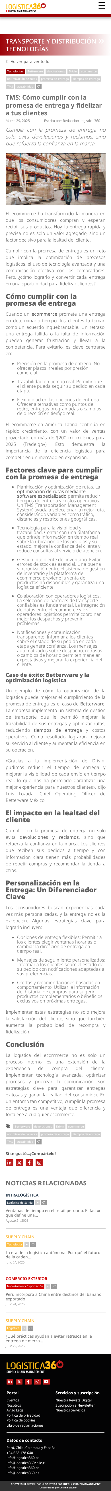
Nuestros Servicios (70, 1410)
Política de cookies (21, 1420)
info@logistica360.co (23, 1467)
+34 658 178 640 (20, 1452)
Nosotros (14, 1405)
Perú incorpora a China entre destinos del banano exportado (53, 1296)
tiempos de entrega (86, 79)
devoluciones (56, 71)
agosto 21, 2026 (17, 1220)
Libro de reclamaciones (25, 1425)
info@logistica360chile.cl (26, 1462)
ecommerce (89, 71)
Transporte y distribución (51, 41)
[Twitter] (19, 1163)
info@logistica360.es (23, 1472)
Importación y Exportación (25, 1286)
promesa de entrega (55, 79)
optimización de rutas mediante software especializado (51, 493)
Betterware (35, 71)
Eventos (13, 1400)
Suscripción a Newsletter (75, 1405)
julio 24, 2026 (15, 1262)
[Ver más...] (37, 1202)
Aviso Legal (15, 1410)
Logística (13, 1328)
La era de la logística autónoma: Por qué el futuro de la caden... (53, 1254)
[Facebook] (29, 1163)
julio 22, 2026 (15, 1346)
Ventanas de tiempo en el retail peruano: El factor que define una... (53, 1212)
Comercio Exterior (26, 1278)
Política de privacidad (23, 1415)
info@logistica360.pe (23, 1457)
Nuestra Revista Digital (74, 1400)
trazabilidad (25, 86)
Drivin (73, 71)
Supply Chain (20, 1236)
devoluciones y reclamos (49, 837)
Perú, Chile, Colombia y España (31, 1447)
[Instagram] (39, 1163)
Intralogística (22, 1195)
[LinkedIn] (9, 1163)
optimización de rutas (22, 79)
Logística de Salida (20, 1203)
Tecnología (14, 1244)
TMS (10, 86)
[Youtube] (46, 1381)
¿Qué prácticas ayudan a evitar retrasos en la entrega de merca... (49, 1338)
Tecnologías (27, 48)
